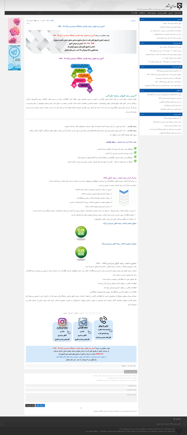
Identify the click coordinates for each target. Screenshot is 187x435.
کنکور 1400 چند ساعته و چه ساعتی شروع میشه (168, 78)
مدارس (170, 13)
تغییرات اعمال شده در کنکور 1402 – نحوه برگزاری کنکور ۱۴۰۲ (164, 61)
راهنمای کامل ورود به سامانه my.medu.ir (170, 27)
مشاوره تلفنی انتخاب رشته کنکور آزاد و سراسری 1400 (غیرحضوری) (163, 85)
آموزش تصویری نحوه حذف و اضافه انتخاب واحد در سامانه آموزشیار (163, 54)
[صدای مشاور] (173, 5)
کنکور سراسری (162, 13)
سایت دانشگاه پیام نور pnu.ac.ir (173, 125)
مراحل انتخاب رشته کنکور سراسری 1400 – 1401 (168, 82)
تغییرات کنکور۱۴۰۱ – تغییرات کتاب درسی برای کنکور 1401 (165, 51)
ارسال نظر (40, 405)
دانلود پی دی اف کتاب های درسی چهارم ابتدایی (168, 38)
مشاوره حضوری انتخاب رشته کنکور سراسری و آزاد (119, 244)
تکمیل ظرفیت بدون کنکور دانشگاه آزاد (170, 109)
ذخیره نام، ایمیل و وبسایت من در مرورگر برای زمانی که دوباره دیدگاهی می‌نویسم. (115, 411)
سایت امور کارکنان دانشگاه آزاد (172, 105)
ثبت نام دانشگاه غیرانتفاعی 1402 (172, 118)
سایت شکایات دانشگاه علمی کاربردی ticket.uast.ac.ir (167, 122)
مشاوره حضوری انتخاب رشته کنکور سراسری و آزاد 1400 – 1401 (164, 74)
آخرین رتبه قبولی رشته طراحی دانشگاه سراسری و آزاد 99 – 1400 (81, 26)
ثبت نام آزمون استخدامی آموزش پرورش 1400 (169, 71)
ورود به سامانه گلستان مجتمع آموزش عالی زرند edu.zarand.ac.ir (164, 94)
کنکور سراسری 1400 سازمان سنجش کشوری (168, 424)
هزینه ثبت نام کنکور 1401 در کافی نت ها (170, 47)
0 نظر (43, 20)
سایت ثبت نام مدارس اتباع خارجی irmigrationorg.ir (167, 34)
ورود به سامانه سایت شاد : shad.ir (172, 23)
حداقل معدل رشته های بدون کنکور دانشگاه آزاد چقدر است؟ (165, 129)
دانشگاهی (142, 13)
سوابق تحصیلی (151, 13)
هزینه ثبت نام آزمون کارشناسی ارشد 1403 (170, 98)
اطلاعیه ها (135, 13)
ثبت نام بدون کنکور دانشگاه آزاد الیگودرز (170, 133)
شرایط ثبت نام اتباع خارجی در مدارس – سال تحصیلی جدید (165, 30)
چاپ (37, 20)
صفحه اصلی (177, 13)
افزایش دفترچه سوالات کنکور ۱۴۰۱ (171, 58)
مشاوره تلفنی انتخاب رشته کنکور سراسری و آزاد (119, 223)
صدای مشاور (157, 429)
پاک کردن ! (30, 405)
